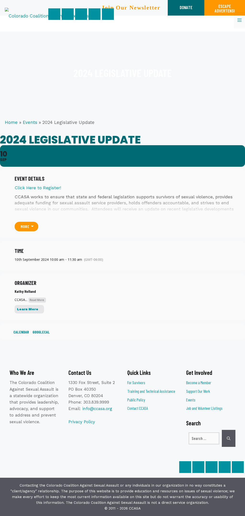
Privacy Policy (81, 421)
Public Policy (136, 399)
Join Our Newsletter (131, 8)
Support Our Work (198, 391)
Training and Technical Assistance (151, 391)
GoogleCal (41, 332)
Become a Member (198, 382)
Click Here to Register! (38, 187)
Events (30, 122)
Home (11, 122)
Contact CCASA (137, 408)
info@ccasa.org (97, 408)
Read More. (37, 300)
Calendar (21, 332)
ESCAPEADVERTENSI (225, 8)
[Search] (228, 438)
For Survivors (136, 382)
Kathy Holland (25, 291)
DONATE (186, 7)
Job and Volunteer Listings (204, 408)
